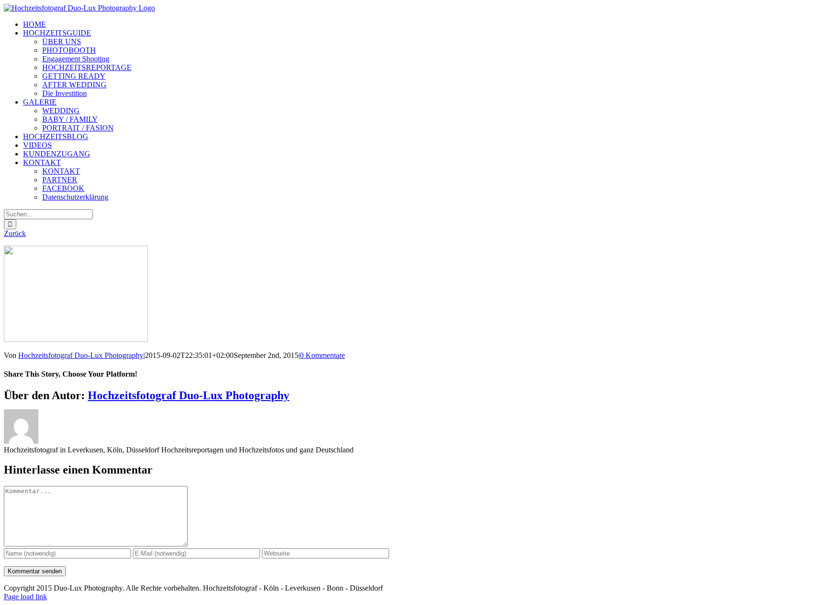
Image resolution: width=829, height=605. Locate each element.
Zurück (15, 233)
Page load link (25, 597)
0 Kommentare (322, 355)
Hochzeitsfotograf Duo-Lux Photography (80, 355)
